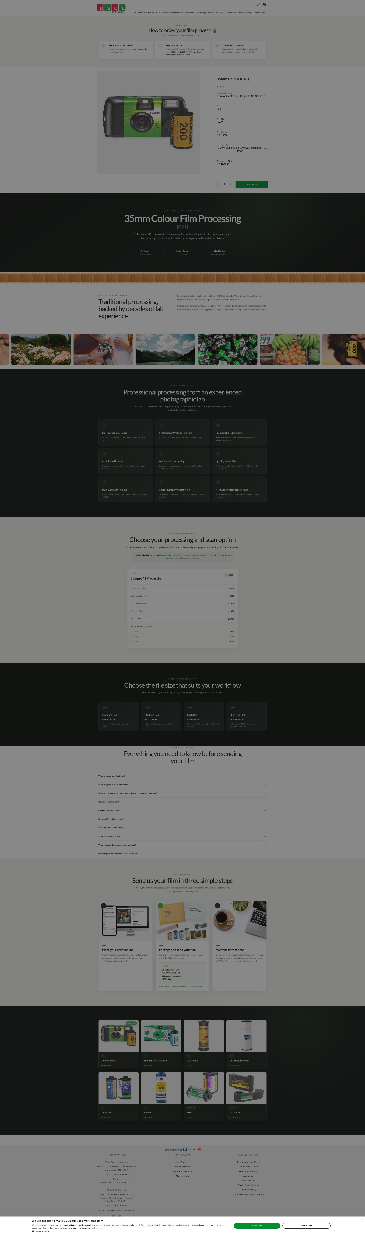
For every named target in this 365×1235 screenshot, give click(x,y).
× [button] (362, 1219)
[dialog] (182, 1225)
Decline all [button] (306, 1225)
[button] (129, 1231)
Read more (98, 1228)
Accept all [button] (257, 1225)
